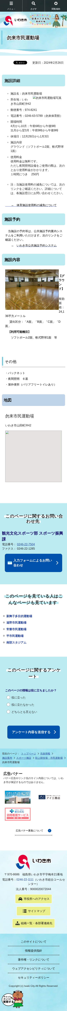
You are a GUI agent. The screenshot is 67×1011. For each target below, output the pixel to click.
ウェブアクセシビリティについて (33, 968)
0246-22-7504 (26, 544)
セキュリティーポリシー (33, 977)
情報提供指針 (33, 950)
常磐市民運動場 (16, 629)
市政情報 (45, 753)
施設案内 (7, 757)
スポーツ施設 (23, 757)
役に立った (18, 697)
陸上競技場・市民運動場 (49, 757)
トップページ (28, 753)
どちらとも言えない (24, 711)
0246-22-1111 (25, 879)
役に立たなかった (22, 704)
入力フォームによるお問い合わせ (32, 563)
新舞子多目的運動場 (19, 616)
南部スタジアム (16, 642)
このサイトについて (33, 941)
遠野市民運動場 (16, 622)
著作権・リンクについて (33, 959)
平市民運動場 (15, 635)
